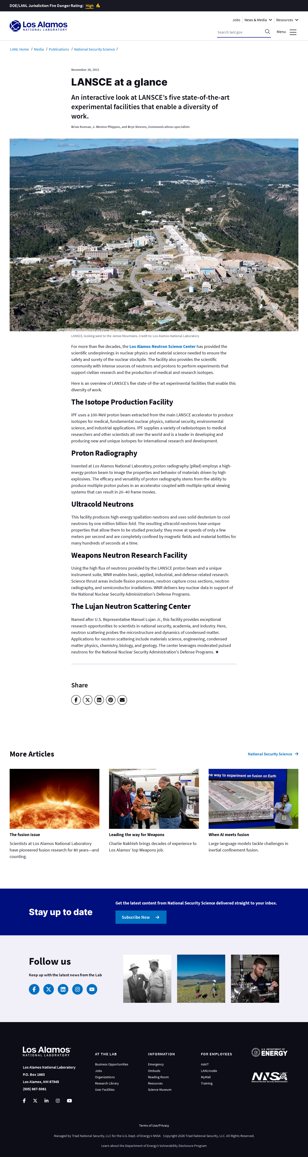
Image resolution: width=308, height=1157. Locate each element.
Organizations (105, 1077)
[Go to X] (35, 1100)
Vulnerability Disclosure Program (183, 1146)
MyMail (206, 1077)
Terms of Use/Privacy (154, 1125)
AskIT (205, 1064)
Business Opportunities (111, 1064)
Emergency (156, 1064)
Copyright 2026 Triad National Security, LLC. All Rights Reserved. (208, 1136)
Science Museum (160, 1089)
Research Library (107, 1083)
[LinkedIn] (99, 700)
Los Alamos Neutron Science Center (162, 346)
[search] (267, 32)
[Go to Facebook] (24, 1100)
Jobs (236, 19)
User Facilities (105, 1089)
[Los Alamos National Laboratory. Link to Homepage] (38, 26)
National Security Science (270, 754)
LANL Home (19, 49)
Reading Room (158, 1077)
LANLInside (209, 1071)
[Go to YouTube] (69, 1100)
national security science (94, 49)
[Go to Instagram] (58, 1100)
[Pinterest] (111, 700)
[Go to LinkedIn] (46, 1100)
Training (206, 1083)
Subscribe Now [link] (136, 917)
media (39, 49)
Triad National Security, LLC (91, 1136)
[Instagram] (77, 989)
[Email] (122, 700)
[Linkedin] (63, 989)
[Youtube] (92, 989)
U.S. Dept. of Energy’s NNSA (141, 1136)
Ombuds (154, 1071)
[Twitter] (87, 700)
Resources (155, 1083)
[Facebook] (76, 700)
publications (59, 49)
